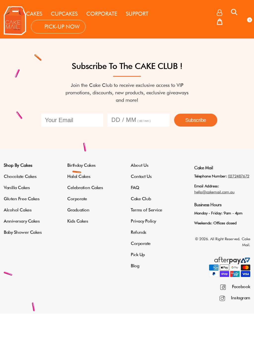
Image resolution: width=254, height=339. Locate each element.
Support (137, 13)
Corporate (101, 13)
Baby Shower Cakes (23, 232)
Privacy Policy (143, 221)
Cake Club (141, 198)
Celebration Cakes (85, 187)
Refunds (138, 232)
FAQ (135, 187)
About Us (139, 165)
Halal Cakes (78, 176)
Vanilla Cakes (17, 187)
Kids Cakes (77, 221)
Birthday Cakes (81, 165)
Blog (135, 265)
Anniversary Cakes (22, 221)
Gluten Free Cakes (21, 198)
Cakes (34, 13)
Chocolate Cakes (20, 176)
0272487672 (238, 176)
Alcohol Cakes (18, 209)
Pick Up (138, 254)
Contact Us (141, 176)
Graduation (78, 209)
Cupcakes (64, 13)
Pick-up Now (62, 26)
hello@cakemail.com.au (214, 192)
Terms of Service (146, 209)
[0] (219, 22)
